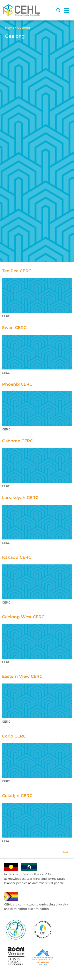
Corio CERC (14, 736)
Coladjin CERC (17, 795)
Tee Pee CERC (16, 270)
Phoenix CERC (17, 384)
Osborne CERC (17, 440)
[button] (58, 10)
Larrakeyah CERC (20, 497)
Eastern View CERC (22, 676)
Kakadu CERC (16, 557)
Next (67, 852)
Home (9, 27)
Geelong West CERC (23, 616)
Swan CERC (14, 327)
